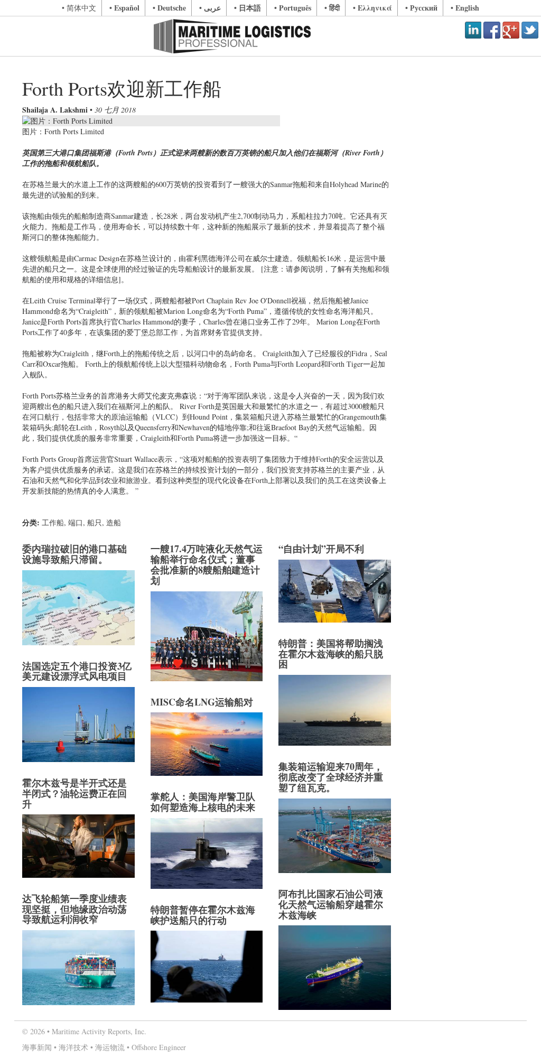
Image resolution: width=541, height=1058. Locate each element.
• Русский (421, 7)
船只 (94, 522)
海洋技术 (73, 1047)
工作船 (53, 522)
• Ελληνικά (372, 7)
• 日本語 (247, 7)
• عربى (210, 7)
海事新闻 (37, 1047)
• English (465, 7)
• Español (124, 7)
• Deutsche (169, 7)
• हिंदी (332, 7)
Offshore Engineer (159, 1047)
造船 (113, 522)
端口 (75, 522)
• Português (292, 7)
